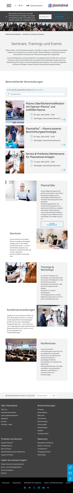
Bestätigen (59, 17)
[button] (15, 5)
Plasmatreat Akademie (13, 34)
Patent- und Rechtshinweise (53, 483)
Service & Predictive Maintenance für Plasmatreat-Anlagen (45, 155)
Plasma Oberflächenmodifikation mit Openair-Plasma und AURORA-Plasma (45, 106)
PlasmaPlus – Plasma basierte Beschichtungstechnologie (43, 130)
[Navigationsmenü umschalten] (9, 5)
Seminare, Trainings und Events (33, 34)
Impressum (6, 483)
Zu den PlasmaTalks (52, 224)
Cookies (68, 483)
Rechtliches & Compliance (32, 483)
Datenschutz (17, 483)
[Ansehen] (63, 120)
